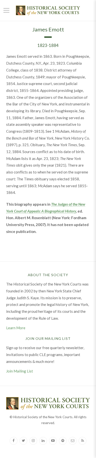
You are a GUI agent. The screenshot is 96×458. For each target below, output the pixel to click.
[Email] (73, 441)
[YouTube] (53, 441)
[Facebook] (13, 441)
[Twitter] (23, 441)
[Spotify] (63, 441)
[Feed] (82, 441)
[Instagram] (33, 441)
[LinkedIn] (43, 441)
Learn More (15, 328)
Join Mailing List (19, 371)
